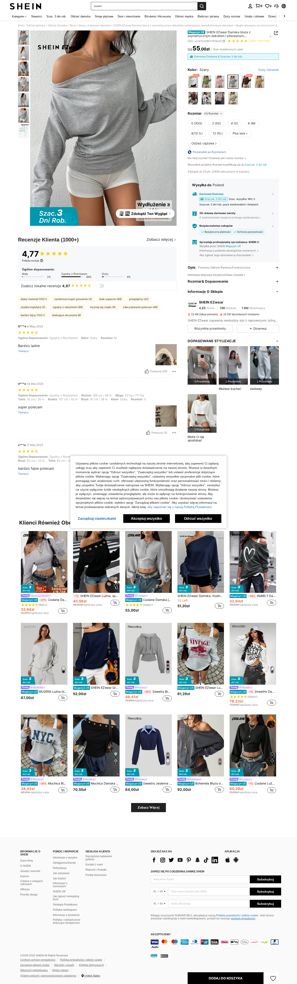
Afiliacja (25, 889)
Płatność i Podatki (96, 869)
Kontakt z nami (94, 864)
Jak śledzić (59, 878)
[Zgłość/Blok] (174, 371)
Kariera (24, 876)
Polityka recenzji (30, 260)
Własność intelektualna (34, 970)
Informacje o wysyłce (65, 857)
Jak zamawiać (61, 873)
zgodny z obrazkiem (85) (68, 307)
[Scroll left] (279, 16)
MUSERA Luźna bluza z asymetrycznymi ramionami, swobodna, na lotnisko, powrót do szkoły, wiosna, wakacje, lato (44, 691)
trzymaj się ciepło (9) (102, 307)
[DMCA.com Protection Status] (164, 955)
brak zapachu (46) (110, 299)
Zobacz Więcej (148, 807)
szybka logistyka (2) (33, 307)
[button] (276, 6)
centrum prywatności (243, 918)
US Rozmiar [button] (211, 113)
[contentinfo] (216, 944)
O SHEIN (25, 865)
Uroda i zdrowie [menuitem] (254, 16)
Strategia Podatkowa (65, 904)
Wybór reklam (60, 970)
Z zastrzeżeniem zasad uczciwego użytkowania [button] (229, 217)
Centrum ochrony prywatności (37, 959)
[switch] (100, 286)
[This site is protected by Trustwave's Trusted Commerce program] (154, 955)
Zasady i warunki (30, 871)
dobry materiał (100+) (34, 299)
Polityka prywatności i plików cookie (237, 915)
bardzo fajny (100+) (33, 315)
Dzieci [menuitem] (272, 16)
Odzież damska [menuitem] (80, 16)
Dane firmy (26, 860)
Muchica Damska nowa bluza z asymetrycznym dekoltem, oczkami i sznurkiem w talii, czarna (97, 783)
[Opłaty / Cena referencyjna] (211, 49)
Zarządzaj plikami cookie (35, 965)
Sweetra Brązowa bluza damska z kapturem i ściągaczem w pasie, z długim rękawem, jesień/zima (149, 691)
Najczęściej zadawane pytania (98, 858)
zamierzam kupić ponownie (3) (73, 299)
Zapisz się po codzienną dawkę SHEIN (177, 871)
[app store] (228, 861)
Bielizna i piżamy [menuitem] (208, 16)
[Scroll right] (284, 16)
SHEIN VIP (59, 891)
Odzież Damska (57, 25)
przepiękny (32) (138, 299)
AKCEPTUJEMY (161, 934)
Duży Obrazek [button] (268, 70)
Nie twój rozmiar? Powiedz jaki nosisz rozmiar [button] (216, 158)
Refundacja (60, 868)
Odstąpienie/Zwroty (64, 862)
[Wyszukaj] (201, 6)
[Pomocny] (146, 371)
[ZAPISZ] (273, 978)
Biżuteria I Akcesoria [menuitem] (158, 16)
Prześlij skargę (29, 894)
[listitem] (202, 365)
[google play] (236, 861)
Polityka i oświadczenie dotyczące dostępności (66, 921)
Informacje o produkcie (66, 915)
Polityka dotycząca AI (91, 965)
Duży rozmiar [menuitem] (232, 16)
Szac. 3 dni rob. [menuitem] (56, 16)
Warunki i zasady (64, 965)
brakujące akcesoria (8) (66, 315)
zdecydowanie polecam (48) (140, 307)
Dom (21, 25)
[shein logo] (25, 6)
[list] (185, 860)
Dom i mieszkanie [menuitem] (129, 16)
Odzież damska (35, 25)
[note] (44, 589)
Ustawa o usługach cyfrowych (31, 883)
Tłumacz (23, 351)
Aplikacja (232, 851)
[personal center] (250, 6)
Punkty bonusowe (96, 875)
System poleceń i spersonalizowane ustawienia (48, 975)
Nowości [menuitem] (36, 16)
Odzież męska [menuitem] (184, 16)
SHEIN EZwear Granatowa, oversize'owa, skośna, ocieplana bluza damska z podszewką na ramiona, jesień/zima (97, 687)
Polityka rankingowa (65, 909)
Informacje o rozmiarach (60, 885)
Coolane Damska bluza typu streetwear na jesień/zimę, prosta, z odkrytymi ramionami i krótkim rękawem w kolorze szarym (44, 600)
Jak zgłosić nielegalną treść (66, 898)
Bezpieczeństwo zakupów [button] (216, 225)
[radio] (193, 82)
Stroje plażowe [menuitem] (104, 16)
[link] (258, 5)
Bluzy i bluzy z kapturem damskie (90, 25)
